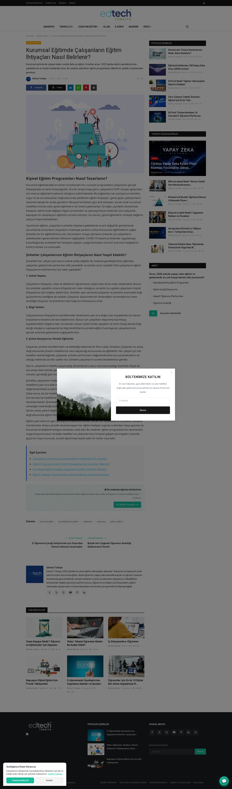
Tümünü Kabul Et (20, 780)
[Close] (171, 372)
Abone (143, 410)
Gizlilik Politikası (55, 774)
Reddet (49, 780)
